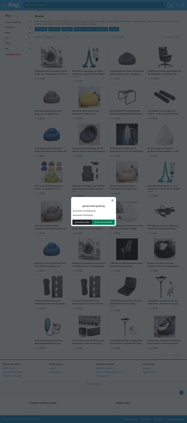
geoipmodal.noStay (82, 222)
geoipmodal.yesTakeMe (103, 222)
